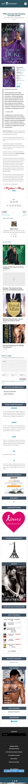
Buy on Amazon (19, 83)
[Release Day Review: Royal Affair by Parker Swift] (14, 305)
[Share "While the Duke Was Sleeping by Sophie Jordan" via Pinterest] (16, 201)
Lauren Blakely (11, 640)
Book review (20, 17)
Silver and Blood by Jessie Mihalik (14, 755)
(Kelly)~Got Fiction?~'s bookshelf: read (12, 620)
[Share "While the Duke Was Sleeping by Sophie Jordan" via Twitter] (14, 201)
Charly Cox (11, 635)
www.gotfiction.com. (11, 783)
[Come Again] (5, 642)
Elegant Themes (12, 779)
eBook (20, 78)
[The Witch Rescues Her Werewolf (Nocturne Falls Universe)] (5, 647)
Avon (22, 72)
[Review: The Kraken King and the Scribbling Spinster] (14, 279)
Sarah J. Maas (13, 631)
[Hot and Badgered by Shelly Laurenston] (14, 333)
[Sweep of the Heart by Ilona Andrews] (14, 255)
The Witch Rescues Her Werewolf (11, 645)
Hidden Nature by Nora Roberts (14, 762)
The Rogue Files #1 (22, 70)
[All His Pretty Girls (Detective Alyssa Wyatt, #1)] (5, 637)
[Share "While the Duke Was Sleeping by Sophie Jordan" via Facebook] (11, 201)
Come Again (11, 639)
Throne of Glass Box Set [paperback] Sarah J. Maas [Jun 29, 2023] (11, 629)
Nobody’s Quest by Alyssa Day (14, 748)
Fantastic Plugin (23, 783)
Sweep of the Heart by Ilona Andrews (13, 268)
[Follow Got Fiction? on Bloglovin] (14, 558)
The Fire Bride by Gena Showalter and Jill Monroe (14, 752)
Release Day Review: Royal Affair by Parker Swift (13, 320)
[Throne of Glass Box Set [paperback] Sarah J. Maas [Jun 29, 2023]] (5, 629)
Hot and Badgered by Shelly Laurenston (13, 346)
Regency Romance (22, 75)
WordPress (21, 779)
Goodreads (18, 85)
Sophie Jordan (22, 69)
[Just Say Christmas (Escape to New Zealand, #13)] (5, 626)
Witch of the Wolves (14, 758)
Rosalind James (11, 624)
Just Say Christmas (11, 623)
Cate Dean (13, 647)
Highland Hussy (10, 17)
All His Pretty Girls (11, 634)
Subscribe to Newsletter (10, 391)
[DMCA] (14, 721)
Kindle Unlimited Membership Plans (14, 711)
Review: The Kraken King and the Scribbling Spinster (13, 289)
